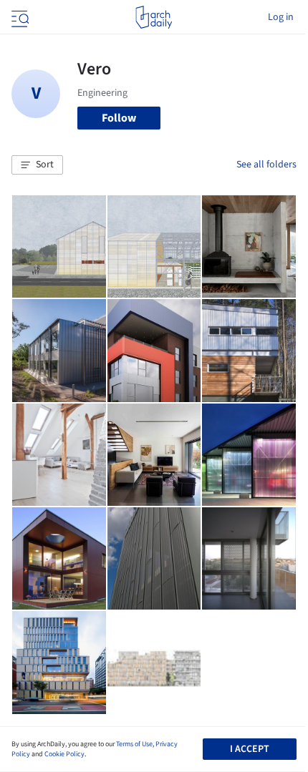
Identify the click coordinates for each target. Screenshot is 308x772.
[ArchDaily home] (153, 17)
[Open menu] (19, 17)
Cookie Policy (64, 754)
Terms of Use (134, 744)
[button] (37, 165)
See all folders (266, 164)
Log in (281, 17)
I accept (249, 749)
